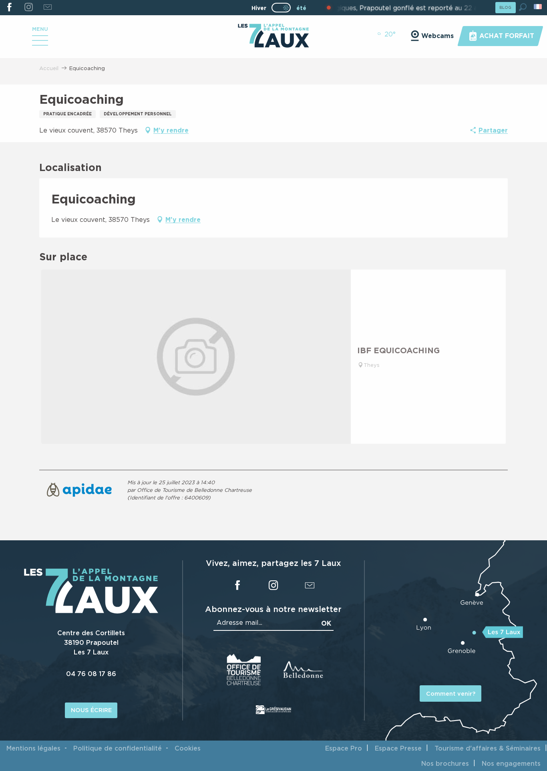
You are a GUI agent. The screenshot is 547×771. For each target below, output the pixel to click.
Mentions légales (33, 748)
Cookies (188, 748)
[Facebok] (9, 7)
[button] (523, 7)
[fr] (538, 6)
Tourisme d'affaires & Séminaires (487, 748)
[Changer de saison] (283, 7)
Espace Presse (398, 748)
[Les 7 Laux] (91, 611)
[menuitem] (273, 36)
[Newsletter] (47, 7)
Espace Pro (343, 748)
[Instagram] (28, 7)
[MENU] (40, 43)
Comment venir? (450, 693)
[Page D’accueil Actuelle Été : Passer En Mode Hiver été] (281, 7)
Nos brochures (445, 763)
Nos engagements (511, 763)
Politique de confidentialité (117, 748)
